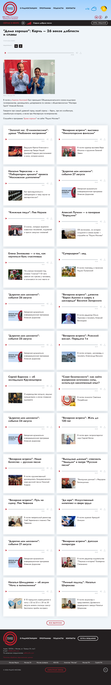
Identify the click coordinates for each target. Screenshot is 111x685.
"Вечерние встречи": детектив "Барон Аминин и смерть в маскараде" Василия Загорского (82, 297)
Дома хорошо (30, 118)
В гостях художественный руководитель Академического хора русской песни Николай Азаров (37, 480)
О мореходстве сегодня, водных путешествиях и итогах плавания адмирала (38, 397)
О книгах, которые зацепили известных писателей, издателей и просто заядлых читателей (38, 229)
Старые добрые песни (42, 23)
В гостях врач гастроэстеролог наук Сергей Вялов (90, 436)
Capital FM (98, 662)
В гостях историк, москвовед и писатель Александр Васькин (90, 354)
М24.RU (56, 662)
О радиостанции (28, 8)
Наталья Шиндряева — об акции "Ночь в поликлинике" (28, 583)
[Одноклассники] (20, 46)
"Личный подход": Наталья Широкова (78, 583)
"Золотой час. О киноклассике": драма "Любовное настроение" (28, 131)
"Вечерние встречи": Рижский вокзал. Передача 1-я (80, 337)
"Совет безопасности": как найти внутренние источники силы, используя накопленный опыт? (82, 380)
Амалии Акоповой (20, 100)
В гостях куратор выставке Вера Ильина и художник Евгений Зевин (90, 150)
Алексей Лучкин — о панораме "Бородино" (81, 213)
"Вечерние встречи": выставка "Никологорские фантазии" (80, 131)
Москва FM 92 (10, 638)
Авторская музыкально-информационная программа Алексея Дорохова (89, 191)
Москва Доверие (42, 662)
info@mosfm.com (13, 651)
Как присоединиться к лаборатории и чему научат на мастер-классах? (37, 194)
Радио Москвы (10, 8)
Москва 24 (27, 662)
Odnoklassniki (100, 17)
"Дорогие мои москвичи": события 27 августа (77, 172)
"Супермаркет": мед (74, 253)
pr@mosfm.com (29, 653)
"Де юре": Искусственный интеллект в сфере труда (77, 501)
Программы (45, 8)
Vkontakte (96, 17)
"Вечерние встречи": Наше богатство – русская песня (24, 460)
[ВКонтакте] (16, 46)
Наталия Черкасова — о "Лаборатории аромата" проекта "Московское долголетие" (28, 174)
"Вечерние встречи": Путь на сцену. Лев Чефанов (26, 501)
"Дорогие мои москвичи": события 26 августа (24, 296)
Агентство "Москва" (70, 662)
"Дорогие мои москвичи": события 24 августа (24, 419)
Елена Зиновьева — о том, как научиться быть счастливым (27, 254)
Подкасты (58, 8)
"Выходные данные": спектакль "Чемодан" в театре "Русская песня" (81, 462)
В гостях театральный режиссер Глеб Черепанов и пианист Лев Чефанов (37, 520)
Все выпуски (55, 623)
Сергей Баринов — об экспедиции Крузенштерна (25, 378)
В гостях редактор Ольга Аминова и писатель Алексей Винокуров (90, 318)
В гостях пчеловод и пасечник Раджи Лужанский (90, 269)
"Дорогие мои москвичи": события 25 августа (24, 337)
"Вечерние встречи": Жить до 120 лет (80, 419)
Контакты (70, 8)
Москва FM (86, 662)
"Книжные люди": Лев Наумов (27, 212)
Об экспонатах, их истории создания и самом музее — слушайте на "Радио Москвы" (90, 232)
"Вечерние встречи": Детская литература (80, 542)
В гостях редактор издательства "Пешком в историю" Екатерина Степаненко (90, 561)
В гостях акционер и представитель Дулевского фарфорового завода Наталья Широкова (90, 604)
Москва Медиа (14, 662)
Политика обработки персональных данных (18, 657)
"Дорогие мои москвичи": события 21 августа (24, 542)
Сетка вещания (99, 23)
